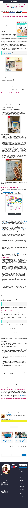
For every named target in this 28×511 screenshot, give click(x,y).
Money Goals (22, 486)
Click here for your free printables (15, 213)
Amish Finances (22, 471)
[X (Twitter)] (16, 467)
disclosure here (20, 11)
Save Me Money (22, 489)
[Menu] (1, 2)
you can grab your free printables (8, 192)
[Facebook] (4, 421)
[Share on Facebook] (12, 12)
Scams (21, 493)
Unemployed (22, 497)
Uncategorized (22, 496)
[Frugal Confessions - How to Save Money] (14, 1)
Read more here (10, 419)
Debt (20, 477)
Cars (20, 474)
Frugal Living (2, 425)
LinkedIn (14, 419)
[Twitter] (3, 421)
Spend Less (22, 494)
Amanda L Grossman (14, 7)
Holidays (21, 484)
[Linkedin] (2, 421)
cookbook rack (22, 395)
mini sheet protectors (20, 241)
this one (18, 253)
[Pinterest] (1, 421)
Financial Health (22, 480)
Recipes (21, 487)
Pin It (19, 22)
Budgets (21, 473)
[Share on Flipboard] (24, 12)
